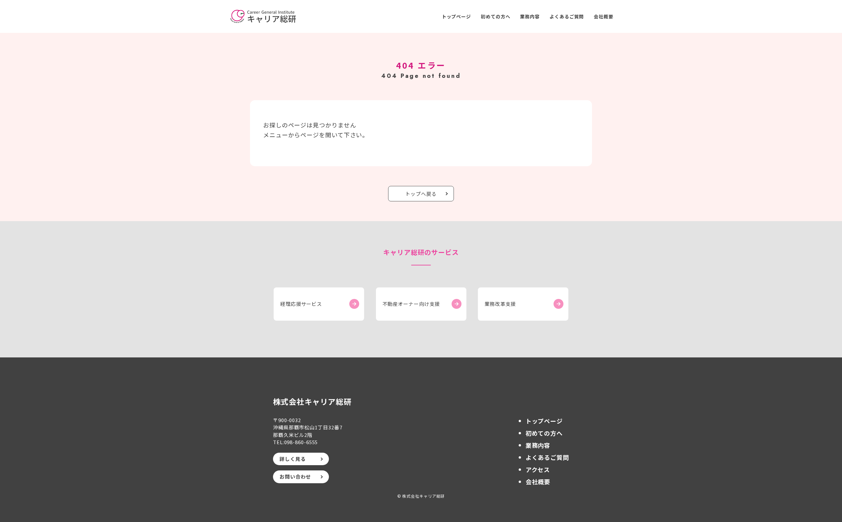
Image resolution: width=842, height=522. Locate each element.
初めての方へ (495, 16)
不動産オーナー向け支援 (411, 303)
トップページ (456, 16)
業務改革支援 (500, 303)
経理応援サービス (301, 303)
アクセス (538, 469)
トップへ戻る (420, 193)
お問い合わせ (295, 476)
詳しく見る (293, 458)
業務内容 (530, 16)
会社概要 (603, 16)
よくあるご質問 (567, 16)
